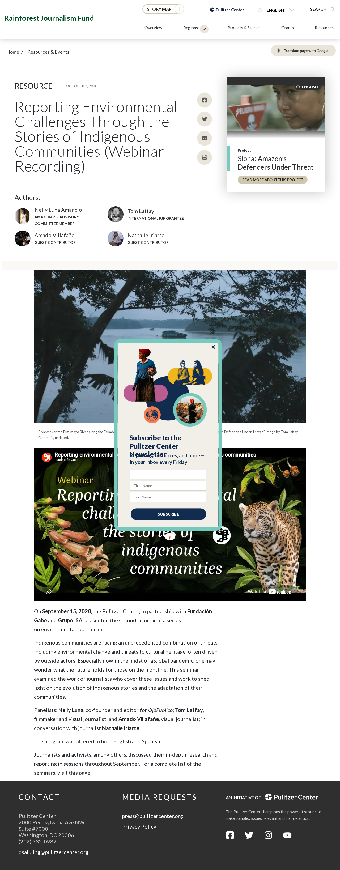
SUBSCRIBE (168, 514)
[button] (168, 446)
